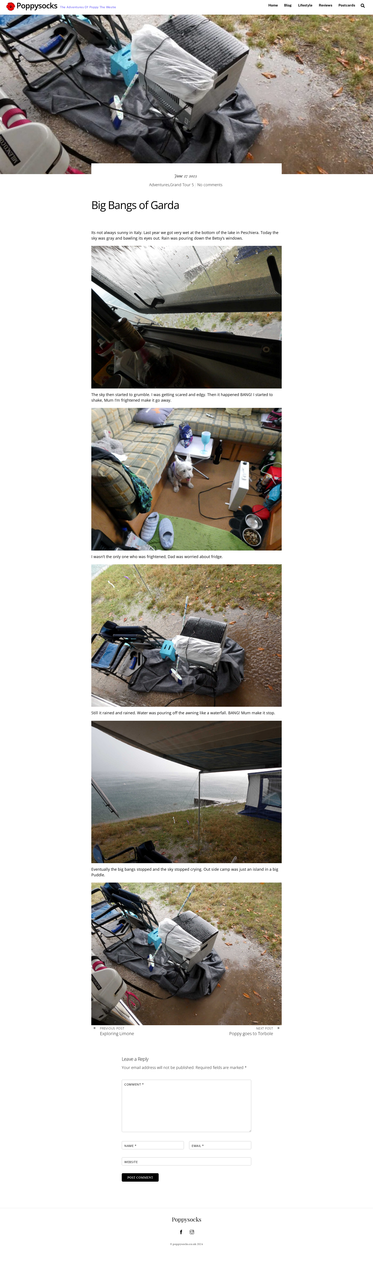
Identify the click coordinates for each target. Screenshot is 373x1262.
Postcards (346, 5)
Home (273, 5)
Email (198, 1146)
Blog (288, 5)
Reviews (325, 5)
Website (131, 1162)
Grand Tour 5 (182, 184)
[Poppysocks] (32, 8)
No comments (209, 184)
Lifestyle (305, 5)
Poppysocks (186, 1219)
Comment (134, 1084)
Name (130, 1146)
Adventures (159, 184)
